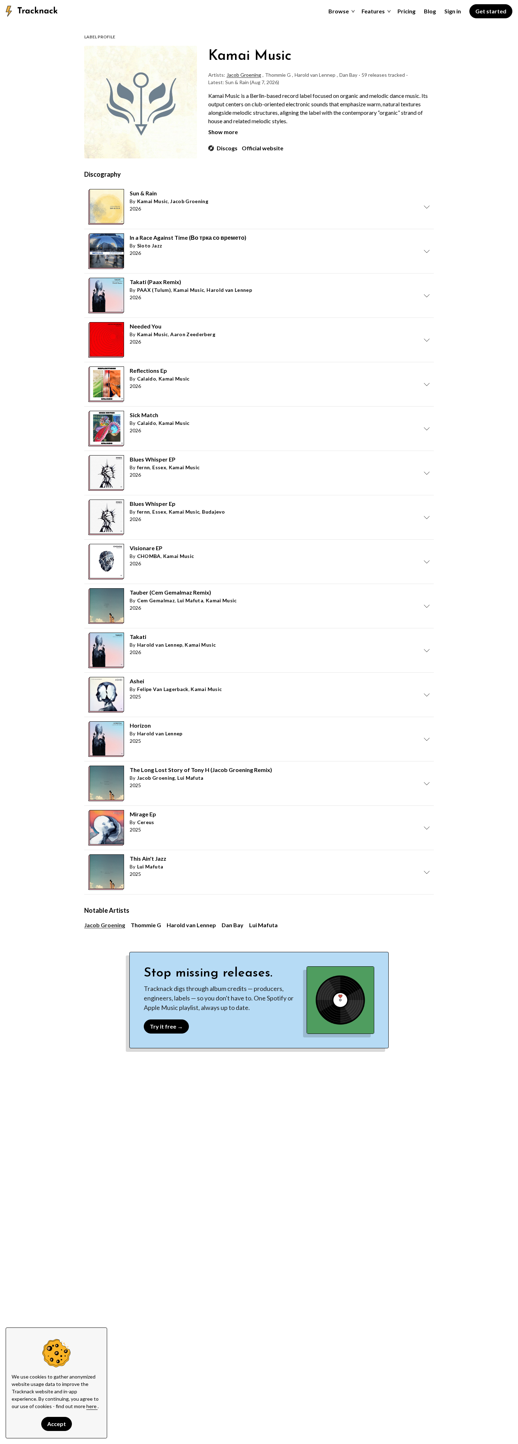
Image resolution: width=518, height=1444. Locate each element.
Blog (430, 11)
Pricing (406, 11)
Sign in (452, 11)
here (92, 1406)
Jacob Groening (244, 75)
